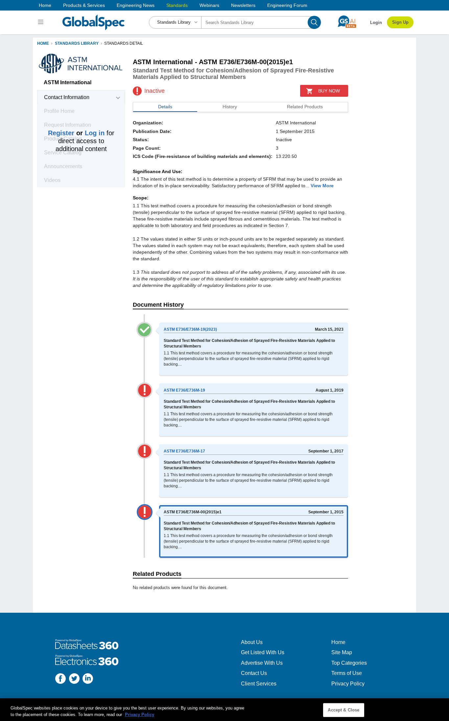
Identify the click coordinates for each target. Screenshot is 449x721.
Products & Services (84, 5)
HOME (43, 43)
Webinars (209, 5)
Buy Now (329, 90)
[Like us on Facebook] (60, 679)
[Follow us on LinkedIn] (88, 679)
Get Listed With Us (262, 652)
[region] (224, 709)
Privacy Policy (348, 683)
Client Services (258, 683)
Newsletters (243, 5)
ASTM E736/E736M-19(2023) (190, 329)
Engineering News (135, 5)
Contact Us (254, 673)
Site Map (341, 652)
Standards (177, 5)
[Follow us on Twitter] (74, 679)
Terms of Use (346, 673)
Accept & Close (343, 710)
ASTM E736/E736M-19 (184, 390)
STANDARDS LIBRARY (77, 43)
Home (45, 5)
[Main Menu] (41, 22)
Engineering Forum (287, 5)
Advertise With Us (262, 663)
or (76, 133)
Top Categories (349, 663)
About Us (252, 642)
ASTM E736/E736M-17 (184, 451)
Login (376, 22)
